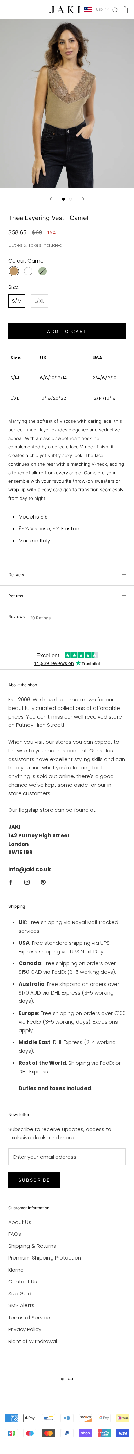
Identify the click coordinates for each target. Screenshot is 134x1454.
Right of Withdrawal (32, 1341)
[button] (67, 617)
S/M (17, 300)
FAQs (14, 1233)
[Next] (83, 198)
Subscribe (34, 1180)
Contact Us (22, 1281)
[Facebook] (10, 882)
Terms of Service (29, 1317)
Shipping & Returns (32, 1245)
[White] (28, 271)
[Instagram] (27, 882)
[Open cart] (125, 9)
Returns (15, 595)
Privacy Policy (24, 1329)
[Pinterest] (43, 882)
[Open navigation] (9, 9)
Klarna (16, 1269)
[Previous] (50, 198)
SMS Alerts (21, 1305)
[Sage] (42, 271)
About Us (19, 1222)
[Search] (115, 9)
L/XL (39, 300)
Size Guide (21, 1293)
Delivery (16, 574)
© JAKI (67, 1379)
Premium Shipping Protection (44, 1257)
